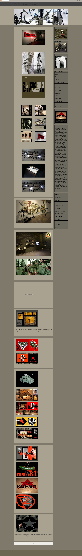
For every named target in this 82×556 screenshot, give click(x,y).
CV (55, 76)
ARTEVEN (57, 203)
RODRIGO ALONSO (58, 199)
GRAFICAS (57, 79)
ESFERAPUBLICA (58, 208)
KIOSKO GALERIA (58, 202)
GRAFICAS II (57, 92)
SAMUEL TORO (57, 219)
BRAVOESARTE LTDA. (58, 210)
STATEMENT (57, 73)
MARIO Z (56, 221)
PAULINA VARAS (58, 197)
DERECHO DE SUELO (58, 216)
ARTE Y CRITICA (58, 200)
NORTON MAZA (57, 224)
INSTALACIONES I (58, 85)
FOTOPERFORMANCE (58, 101)
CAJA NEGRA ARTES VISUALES (60, 211)
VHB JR (56, 227)
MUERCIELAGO (57, 93)
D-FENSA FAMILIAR (58, 103)
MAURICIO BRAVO (58, 222)
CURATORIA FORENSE (59, 213)
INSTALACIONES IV (58, 90)
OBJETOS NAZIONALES (59, 84)
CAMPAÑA (57, 104)
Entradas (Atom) (35, 547)
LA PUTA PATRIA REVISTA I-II (59, 82)
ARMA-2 (56, 95)
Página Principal (33, 543)
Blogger (47, 553)
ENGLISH (56, 74)
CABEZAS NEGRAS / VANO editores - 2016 (33, 28)
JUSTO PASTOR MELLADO (59, 205)
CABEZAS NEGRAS (58, 106)
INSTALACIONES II (58, 87)
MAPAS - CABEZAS (58, 98)
